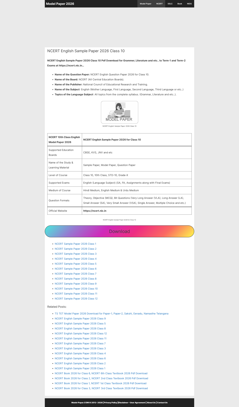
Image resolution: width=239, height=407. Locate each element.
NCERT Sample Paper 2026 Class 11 (76, 293)
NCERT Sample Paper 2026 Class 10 (76, 288)
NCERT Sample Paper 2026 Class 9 (75, 283)
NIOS (189, 3)
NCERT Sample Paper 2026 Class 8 (75, 278)
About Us (151, 402)
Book (180, 3)
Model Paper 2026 (60, 4)
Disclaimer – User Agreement (131, 402)
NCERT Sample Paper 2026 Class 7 (75, 273)
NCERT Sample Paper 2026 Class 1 (75, 243)
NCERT (159, 3)
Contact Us (162, 402)
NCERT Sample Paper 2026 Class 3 (76, 253)
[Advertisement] (119, 27)
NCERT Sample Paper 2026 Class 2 (75, 248)
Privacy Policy (110, 402)
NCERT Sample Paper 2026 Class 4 (76, 258)
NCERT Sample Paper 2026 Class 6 (75, 268)
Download (119, 231)
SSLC (170, 3)
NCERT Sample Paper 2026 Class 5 (75, 263)
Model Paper (145, 3)
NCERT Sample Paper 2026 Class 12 (76, 298)
